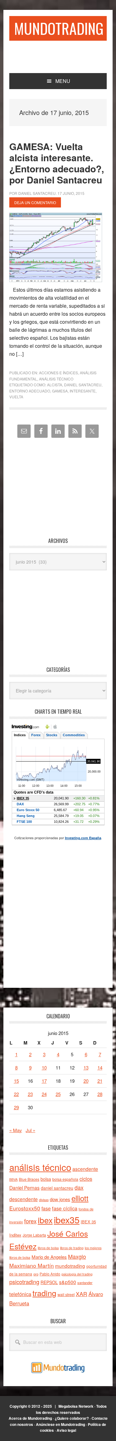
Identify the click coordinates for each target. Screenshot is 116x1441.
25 (58, 1094)
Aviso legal (66, 1430)
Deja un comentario (35, 202)
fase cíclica (64, 1208)
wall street (66, 1294)
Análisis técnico (56, 378)
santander (84, 1282)
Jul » (30, 1130)
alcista (54, 384)
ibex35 (66, 1219)
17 (44, 1081)
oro (35, 1273)
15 (16, 1081)
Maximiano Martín (31, 1265)
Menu (62, 80)
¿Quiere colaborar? (72, 1418)
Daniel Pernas (24, 1187)
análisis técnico (40, 1166)
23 (30, 1094)
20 (86, 1081)
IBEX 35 (88, 1222)
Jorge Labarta (34, 1235)
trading (44, 1292)
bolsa (46, 1179)
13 (86, 1067)
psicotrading (24, 1282)
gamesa (60, 390)
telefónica (20, 1294)
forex (30, 1221)
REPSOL (49, 1282)
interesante (83, 390)
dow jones (60, 1199)
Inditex (15, 1235)
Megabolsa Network (75, 1406)
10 (44, 1067)
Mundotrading (59, 28)
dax (79, 1187)
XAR (81, 1294)
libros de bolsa (48, 1248)
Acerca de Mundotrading (30, 1418)
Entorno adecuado (29, 390)
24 (44, 1094)
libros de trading (72, 1248)
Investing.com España (83, 837)
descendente (23, 1199)
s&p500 (67, 1282)
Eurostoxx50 (24, 1208)
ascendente (85, 1168)
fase (46, 1208)
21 (99, 1081)
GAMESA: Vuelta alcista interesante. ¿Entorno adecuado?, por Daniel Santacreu (56, 163)
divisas (44, 1199)
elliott (79, 1198)
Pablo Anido (50, 1273)
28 (99, 1094)
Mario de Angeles (49, 1257)
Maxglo (77, 1256)
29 (16, 1107)
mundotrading (70, 1265)
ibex (45, 1219)
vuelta (16, 396)
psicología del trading (77, 1274)
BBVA (13, 1179)
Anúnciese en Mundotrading (60, 1424)
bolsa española (65, 1179)
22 (16, 1094)
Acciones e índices (58, 372)
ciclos (85, 1178)
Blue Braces (29, 1179)
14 (99, 1067)
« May (15, 1130)
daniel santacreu (82, 384)
